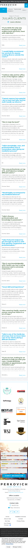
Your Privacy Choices (7, 524)
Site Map (7, 521)
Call (3, 9)
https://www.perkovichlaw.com (16, 492)
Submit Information (14, 476)
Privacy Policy (20, 521)
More (24, 10)
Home (7, 516)
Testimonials (17, 9)
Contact (20, 518)
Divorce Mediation (10, 10)
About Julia (7, 518)
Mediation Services (20, 516)
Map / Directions (15, 507)
